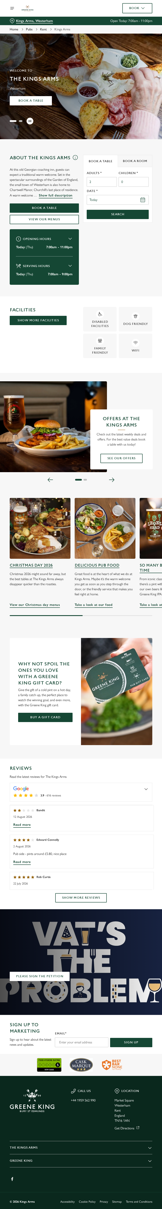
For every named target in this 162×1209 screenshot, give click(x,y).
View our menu (31, 100)
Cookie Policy (87, 1202)
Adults (94, 173)
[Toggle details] (146, 788)
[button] (13, 121)
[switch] (61, 619)
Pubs (29, 29)
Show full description (56, 195)
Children (128, 173)
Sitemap (117, 1202)
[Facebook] (12, 1179)
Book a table (44, 208)
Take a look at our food (105, 528)
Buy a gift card (45, 717)
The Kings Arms (24, 1147)
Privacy (104, 1202)
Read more (22, 825)
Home (14, 29)
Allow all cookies (132, 648)
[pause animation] (30, 121)
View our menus (44, 219)
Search (117, 214)
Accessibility (67, 1202)
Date (92, 191)
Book (134, 8)
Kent (43, 29)
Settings (143, 635)
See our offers (121, 458)
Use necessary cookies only (80, 648)
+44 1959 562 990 (83, 1100)
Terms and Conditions (139, 1202)
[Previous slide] (50, 479)
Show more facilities (38, 320)
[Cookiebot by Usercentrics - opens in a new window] (138, 557)
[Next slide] (111, 479)
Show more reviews (81, 898)
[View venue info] (75, 159)
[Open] (12, 8)
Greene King (21, 1161)
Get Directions (124, 1128)
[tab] (100, 161)
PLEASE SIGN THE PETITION (39, 976)
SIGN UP (131, 1042)
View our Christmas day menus (40, 528)
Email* (60, 1033)
